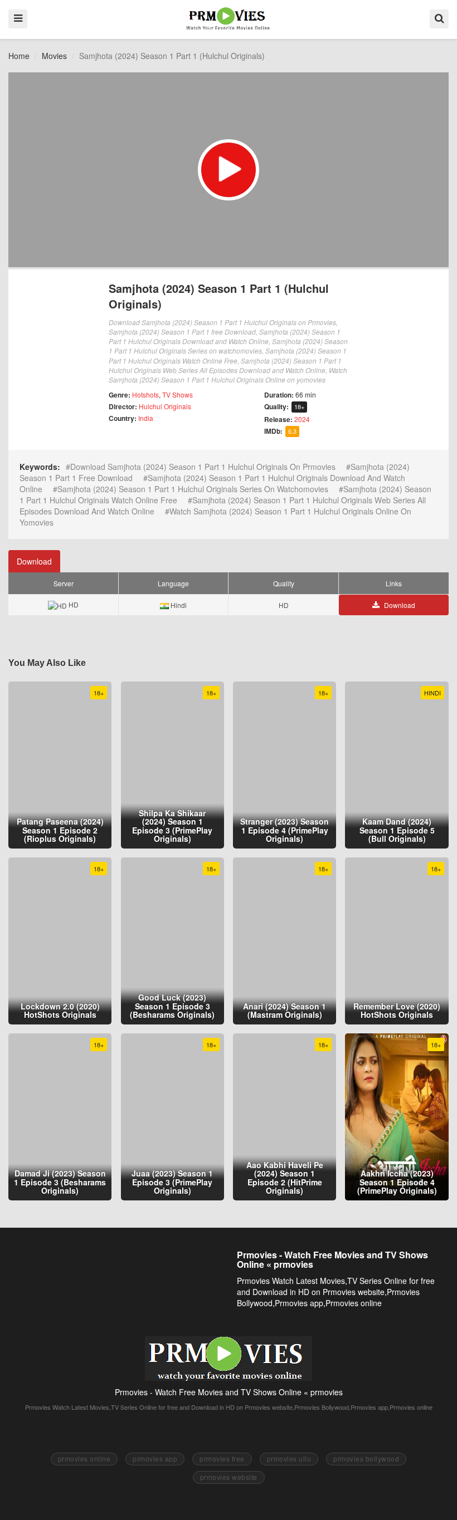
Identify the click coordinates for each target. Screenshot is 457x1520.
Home (19, 55)
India (145, 418)
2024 (302, 419)
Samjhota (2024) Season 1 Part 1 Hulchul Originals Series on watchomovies (192, 488)
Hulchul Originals (165, 406)
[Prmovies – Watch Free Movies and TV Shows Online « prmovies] (228, 18)
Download (34, 561)
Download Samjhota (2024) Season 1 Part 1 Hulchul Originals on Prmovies (203, 466)
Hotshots (145, 394)
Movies (54, 55)
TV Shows (177, 394)
